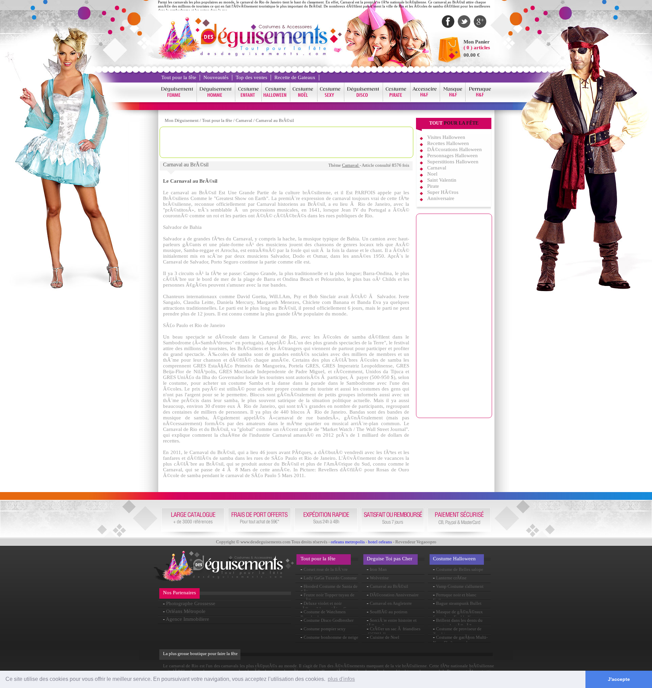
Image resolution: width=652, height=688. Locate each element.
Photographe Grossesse (190, 603)
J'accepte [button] (619, 679)
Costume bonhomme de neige (331, 637)
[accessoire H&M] (425, 100)
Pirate (433, 186)
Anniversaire (440, 198)
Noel (432, 174)
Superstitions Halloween (452, 161)
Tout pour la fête (178, 77)
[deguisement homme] (216, 100)
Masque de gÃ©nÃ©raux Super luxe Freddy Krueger (458, 614)
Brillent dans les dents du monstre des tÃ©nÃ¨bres (458, 623)
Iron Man (378, 569)
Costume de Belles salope (459, 569)
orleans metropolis (348, 541)
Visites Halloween (446, 137)
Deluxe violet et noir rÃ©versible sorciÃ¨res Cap (326, 606)
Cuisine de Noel (384, 637)
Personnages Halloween (452, 155)
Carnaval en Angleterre (391, 603)
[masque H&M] (453, 100)
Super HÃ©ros (442, 192)
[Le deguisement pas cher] (263, 54)
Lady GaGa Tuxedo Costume (330, 577)
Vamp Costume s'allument (460, 586)
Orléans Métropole (185, 611)
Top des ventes (251, 77)
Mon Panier (477, 41)
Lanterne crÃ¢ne (451, 577)
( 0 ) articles (477, 47)
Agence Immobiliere (187, 619)
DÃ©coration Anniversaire (394, 594)
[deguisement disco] (363, 100)
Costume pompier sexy (325, 628)
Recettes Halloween (448, 143)
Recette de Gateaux (294, 77)
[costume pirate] (397, 100)
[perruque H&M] (480, 100)
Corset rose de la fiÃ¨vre (326, 569)
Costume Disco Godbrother (329, 620)
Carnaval (244, 120)
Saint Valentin (441, 180)
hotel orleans (380, 541)
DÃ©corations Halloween (454, 149)
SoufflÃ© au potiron (389, 611)
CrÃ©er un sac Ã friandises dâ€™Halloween (393, 631)
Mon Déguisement (182, 120)
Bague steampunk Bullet (459, 603)
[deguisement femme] (177, 100)
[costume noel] (304, 100)
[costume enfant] (248, 100)
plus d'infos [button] (341, 679)
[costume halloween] (276, 100)
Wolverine (379, 577)
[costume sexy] (331, 100)
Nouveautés (216, 77)
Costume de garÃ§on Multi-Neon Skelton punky (460, 640)
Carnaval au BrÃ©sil (275, 120)
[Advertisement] (286, 142)
